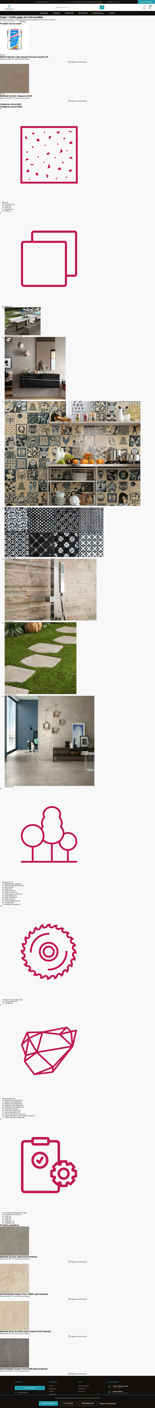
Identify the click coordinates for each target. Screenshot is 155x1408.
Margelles (8, 209)
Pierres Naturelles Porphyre (13, 1117)
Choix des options (24, 59)
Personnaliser (87, 1403)
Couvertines (8, 204)
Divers (7, 208)
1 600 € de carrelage (54, 2)
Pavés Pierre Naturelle (12, 1110)
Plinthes (7, 787)
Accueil (51, 1386)
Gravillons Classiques (11, 904)
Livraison (56, 13)
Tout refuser (68, 1403)
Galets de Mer (9, 891)
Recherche (102, 7)
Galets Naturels (9, 896)
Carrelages (44, 13)
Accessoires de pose (11, 1214)
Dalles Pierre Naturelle (12, 1102)
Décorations (83, 13)
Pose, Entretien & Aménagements (12, 1213)
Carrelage (5, 306)
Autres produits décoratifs (13, 885)
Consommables (10, 1001)
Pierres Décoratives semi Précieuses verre (18, 1116)
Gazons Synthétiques (11, 901)
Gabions (7, 889)
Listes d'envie (82, 1388)
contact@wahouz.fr (23, 1392)
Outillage (7, 1003)
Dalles (7, 206)
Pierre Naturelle (98, 13)
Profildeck (8, 1221)
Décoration (5, 882)
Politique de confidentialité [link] (107, 1403)
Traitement (8, 1223)
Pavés (7, 211)
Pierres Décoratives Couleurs (14, 1114)
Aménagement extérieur (12, 884)
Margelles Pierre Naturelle (13, 1105)
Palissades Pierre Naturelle (13, 1107)
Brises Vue (8, 887)
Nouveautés (52, 1388)
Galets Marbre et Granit (12, 894)
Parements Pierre (10, 1109)
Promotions (52, 1394)
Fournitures (69, 13)
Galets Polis (8, 899)
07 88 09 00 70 (147, 2)
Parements (8, 621)
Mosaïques (8, 558)
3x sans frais (116, 2)
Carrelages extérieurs (11, 336)
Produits (51, 1391)
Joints (7, 1218)
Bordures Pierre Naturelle (13, 1100)
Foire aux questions (83, 1386)
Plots (6, 1220)
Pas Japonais (9, 695)
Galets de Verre (9, 892)
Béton (4, 202)
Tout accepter (48, 1403)
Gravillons (8, 903)
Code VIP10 (68, 2)
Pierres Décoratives (11, 1112)
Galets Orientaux (10, 897)
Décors (7, 507)
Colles (7, 1216)
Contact (112, 13)
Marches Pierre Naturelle (12, 1104)
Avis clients (81, 1391)
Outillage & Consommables (10, 1000)
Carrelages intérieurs (11, 400)
